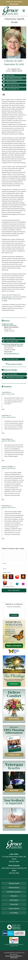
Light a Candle (10, 75)
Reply (3, 409)
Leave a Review (14, 908)
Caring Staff (14, 904)
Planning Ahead (14, 887)
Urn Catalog (14, 913)
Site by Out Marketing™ (13, 956)
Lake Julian (14, 854)
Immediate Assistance (14, 892)
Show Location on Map (12, 341)
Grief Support (14, 900)
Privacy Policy (14, 957)
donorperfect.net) (6, 297)
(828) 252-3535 (8, 351)
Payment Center (14, 883)
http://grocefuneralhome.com (11, 353)
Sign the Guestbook (11, 81)
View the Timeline (11, 374)
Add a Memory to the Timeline (14, 78)
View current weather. (14, 364)
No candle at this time (9, 586)
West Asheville (14, 865)
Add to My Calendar (10, 338)
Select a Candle (7, 572)
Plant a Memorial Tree (13, 85)
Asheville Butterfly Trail (13, 88)
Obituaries (14, 896)
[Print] (3, 94)
